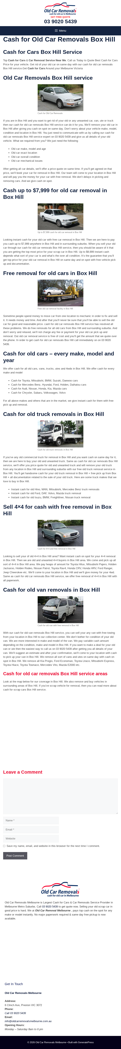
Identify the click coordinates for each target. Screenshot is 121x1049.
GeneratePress (86, 1042)
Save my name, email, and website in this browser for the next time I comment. (53, 845)
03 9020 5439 (60, 21)
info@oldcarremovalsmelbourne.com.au (28, 1021)
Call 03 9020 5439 (15, 1013)
